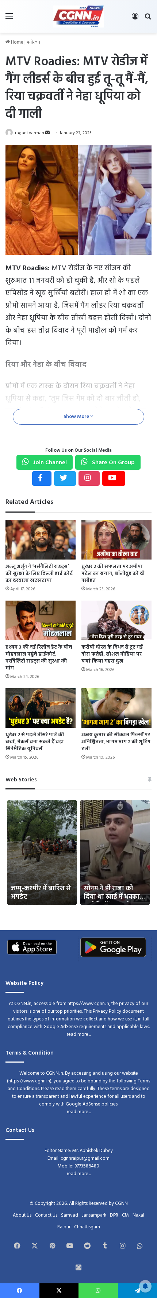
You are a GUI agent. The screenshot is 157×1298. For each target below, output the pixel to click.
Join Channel (49, 462)
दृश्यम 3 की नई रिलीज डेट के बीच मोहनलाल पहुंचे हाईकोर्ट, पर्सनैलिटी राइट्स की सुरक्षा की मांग (38, 657)
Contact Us (46, 1215)
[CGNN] (78, 16)
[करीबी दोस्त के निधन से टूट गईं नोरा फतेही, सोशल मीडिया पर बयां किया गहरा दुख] (116, 620)
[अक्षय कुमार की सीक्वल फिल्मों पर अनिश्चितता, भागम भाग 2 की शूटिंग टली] (116, 708)
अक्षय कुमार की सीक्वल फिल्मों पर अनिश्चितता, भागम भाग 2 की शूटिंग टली (115, 742)
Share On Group (113, 462)
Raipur (63, 1227)
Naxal (138, 1215)
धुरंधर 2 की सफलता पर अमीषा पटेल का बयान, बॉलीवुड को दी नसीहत (113, 573)
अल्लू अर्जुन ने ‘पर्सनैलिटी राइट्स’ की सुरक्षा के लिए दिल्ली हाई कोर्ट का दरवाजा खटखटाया (39, 573)
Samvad (69, 1215)
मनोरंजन (33, 42)
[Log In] (135, 19)
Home (16, 42)
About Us (22, 1215)
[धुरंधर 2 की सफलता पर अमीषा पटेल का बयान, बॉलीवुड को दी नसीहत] (116, 540)
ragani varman (29, 133)
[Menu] (9, 19)
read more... (79, 1034)
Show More (77, 416)
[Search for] (148, 19)
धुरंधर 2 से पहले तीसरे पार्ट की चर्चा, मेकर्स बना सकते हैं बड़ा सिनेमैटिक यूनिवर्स (34, 742)
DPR (114, 1215)
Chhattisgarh (87, 1227)
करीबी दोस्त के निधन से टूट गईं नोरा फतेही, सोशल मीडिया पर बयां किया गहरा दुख (112, 654)
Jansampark (94, 1215)
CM (125, 1215)
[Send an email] (47, 133)
